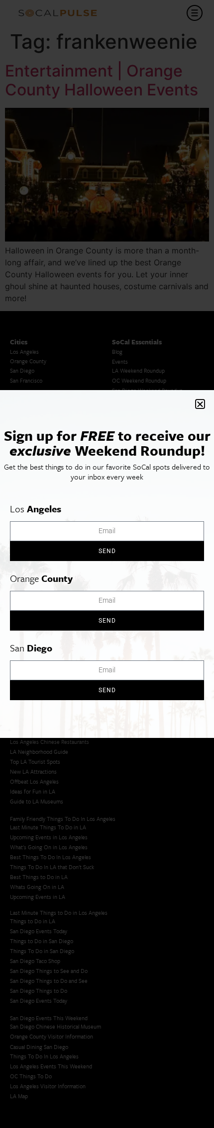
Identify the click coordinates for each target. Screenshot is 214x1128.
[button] (200, 404)
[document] (107, 564)
